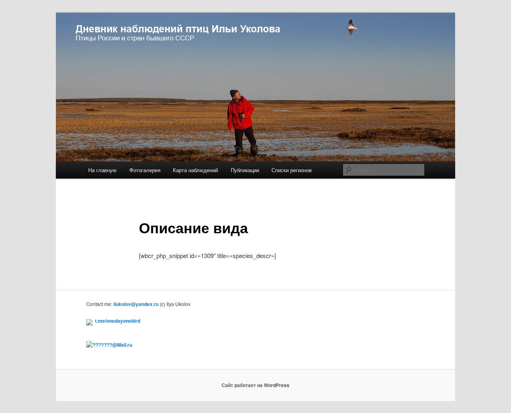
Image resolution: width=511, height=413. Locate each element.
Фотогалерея (144, 170)
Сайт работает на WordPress (255, 385)
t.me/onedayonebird (117, 320)
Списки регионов (291, 170)
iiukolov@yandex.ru (135, 304)
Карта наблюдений (195, 170)
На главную (102, 170)
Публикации (245, 170)
